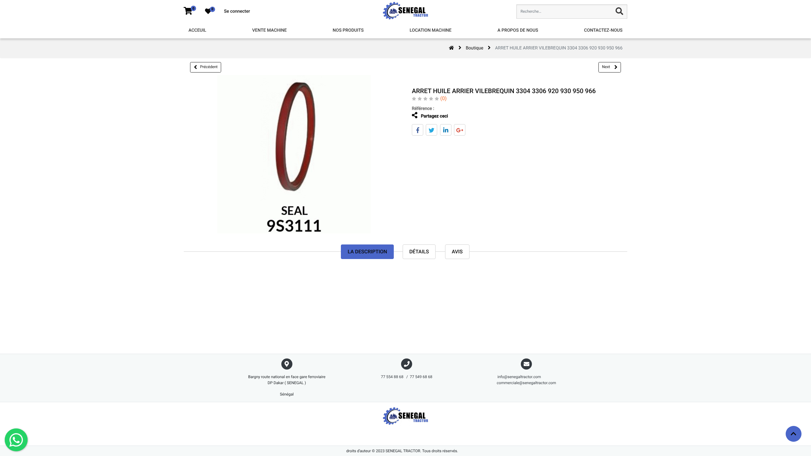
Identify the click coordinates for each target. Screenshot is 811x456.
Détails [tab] (419, 252)
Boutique (474, 48)
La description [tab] (367, 252)
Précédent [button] (209, 67)
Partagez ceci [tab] (434, 116)
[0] (188, 11)
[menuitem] (197, 30)
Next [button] (606, 67)
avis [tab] (457, 252)
